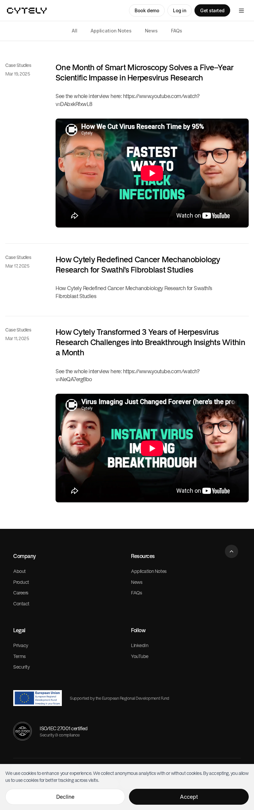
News (151, 30)
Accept (189, 796)
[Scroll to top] (231, 551)
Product (21, 582)
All (74, 30)
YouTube (139, 656)
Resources (143, 556)
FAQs (176, 30)
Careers (20, 592)
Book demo (147, 10)
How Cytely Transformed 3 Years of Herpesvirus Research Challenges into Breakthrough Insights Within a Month (150, 342)
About (19, 571)
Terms (19, 656)
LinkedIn (139, 645)
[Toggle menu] (241, 11)
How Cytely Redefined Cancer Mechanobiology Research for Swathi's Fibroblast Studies (138, 264)
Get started (212, 10)
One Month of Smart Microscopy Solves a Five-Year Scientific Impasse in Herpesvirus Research (144, 72)
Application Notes (111, 30)
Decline (65, 796)
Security (21, 667)
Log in (179, 10)
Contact (21, 603)
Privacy (20, 645)
